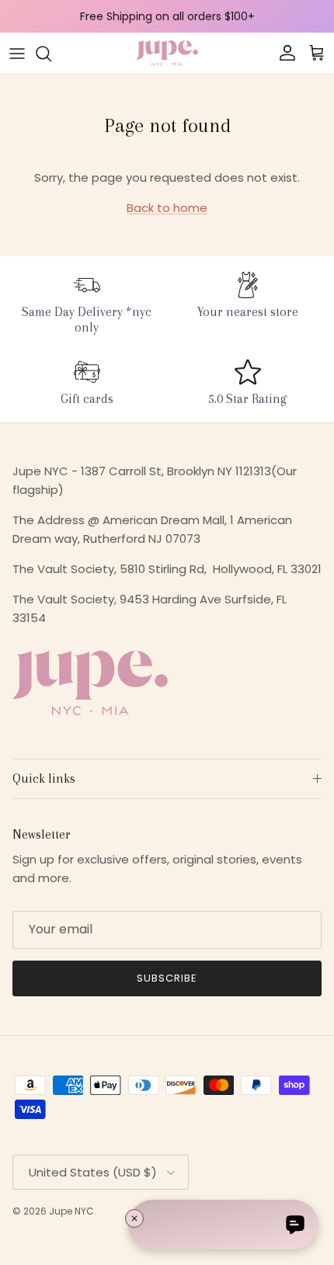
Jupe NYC (71, 1211)
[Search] (51, 53)
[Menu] (17, 53)
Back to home (167, 208)
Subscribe (167, 978)
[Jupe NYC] (167, 53)
